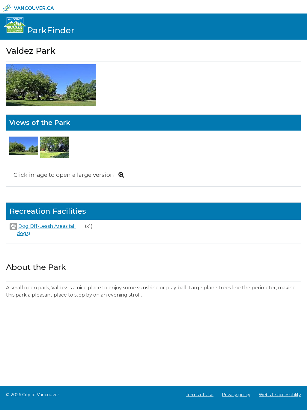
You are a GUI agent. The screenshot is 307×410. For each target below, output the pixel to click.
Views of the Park (39, 123)
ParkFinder (50, 30)
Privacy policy (236, 394)
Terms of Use (199, 394)
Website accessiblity (280, 394)
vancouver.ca (34, 8)
